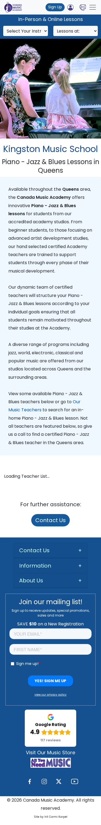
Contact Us (50, 520)
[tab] (50, 550)
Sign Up (55, 7)
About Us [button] (31, 580)
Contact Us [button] (34, 550)
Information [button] (35, 565)
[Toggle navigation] (93, 7)
